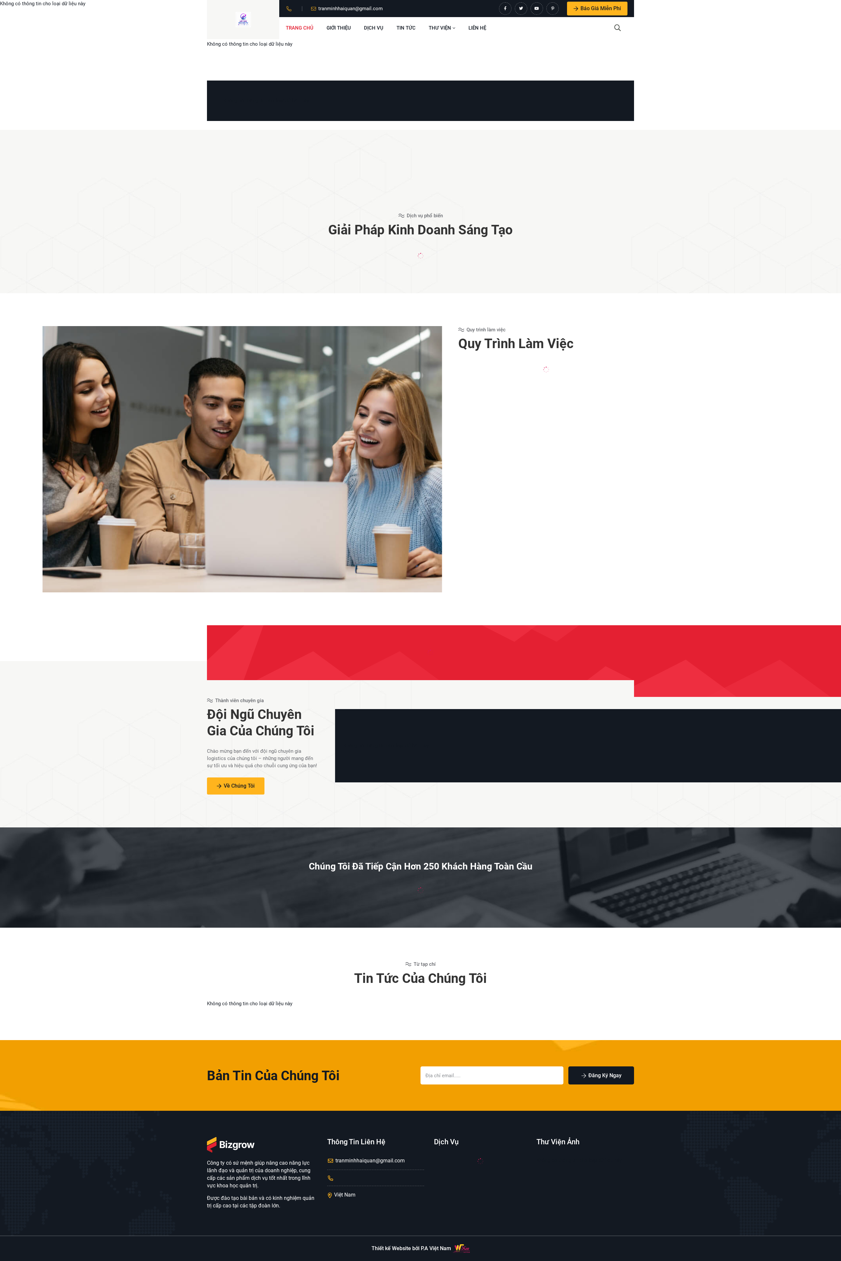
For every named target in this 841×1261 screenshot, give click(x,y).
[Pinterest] (552, 8)
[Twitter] (521, 8)
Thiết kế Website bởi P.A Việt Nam (411, 1248)
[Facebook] (505, 8)
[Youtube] (537, 8)
